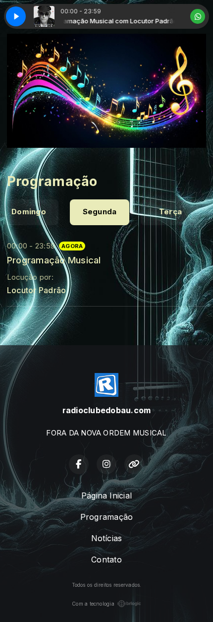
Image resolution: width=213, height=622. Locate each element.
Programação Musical (54, 259)
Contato (106, 559)
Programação (106, 517)
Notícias (106, 538)
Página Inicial (106, 495)
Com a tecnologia (93, 604)
